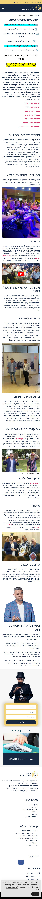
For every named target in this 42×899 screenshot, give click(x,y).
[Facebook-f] (21, 862)
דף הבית (37, 15)
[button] (2, 8)
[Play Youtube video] (21, 273)
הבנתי (35, 894)
